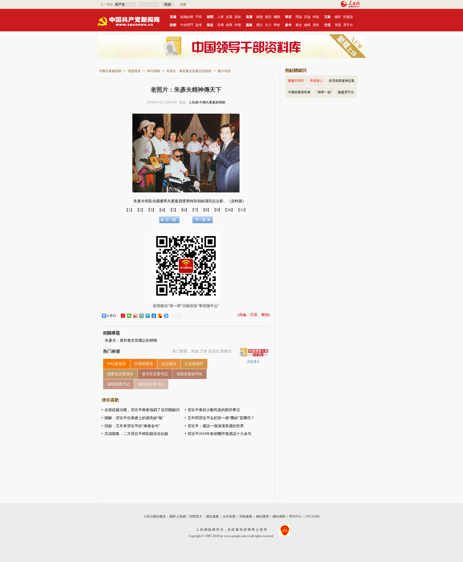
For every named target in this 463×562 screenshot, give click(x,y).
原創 (237, 17)
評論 (307, 17)
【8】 (206, 210)
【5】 (173, 210)
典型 (268, 17)
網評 (338, 17)
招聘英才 (195, 516)
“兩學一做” (324, 92)
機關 (277, 17)
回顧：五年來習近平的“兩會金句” (132, 426)
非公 (268, 25)
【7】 (195, 210)
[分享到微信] (129, 316)
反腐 (229, 17)
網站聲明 (262, 516)
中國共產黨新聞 (110, 71)
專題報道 (134, 71)
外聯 (237, 25)
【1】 (129, 210)
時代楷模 (153, 71)
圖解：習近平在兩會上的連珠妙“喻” (134, 418)
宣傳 (220, 25)
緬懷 (307, 25)
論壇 (198, 25)
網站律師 (278, 516)
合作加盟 (229, 516)
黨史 (299, 25)
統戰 (229, 25)
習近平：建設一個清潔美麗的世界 (216, 426)
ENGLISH (313, 516)
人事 (220, 17)
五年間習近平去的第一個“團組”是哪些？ (221, 418)
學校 (277, 25)
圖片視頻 (224, 71)
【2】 (140, 210)
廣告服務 (212, 516)
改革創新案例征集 (341, 81)
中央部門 (186, 25)
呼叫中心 (295, 516)
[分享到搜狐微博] (160, 316)
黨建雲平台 (346, 92)
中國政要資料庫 (299, 92)
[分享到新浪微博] (135, 316)
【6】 (184, 210)
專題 (338, 25)
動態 (259, 17)
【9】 (217, 210)
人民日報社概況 (154, 516)
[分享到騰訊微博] (147, 316)
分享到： (112, 316)
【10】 (229, 210)
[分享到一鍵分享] (166, 316)
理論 (299, 17)
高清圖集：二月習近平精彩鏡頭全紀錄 (136, 434)
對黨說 (348, 17)
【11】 (242, 210)
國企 (259, 25)
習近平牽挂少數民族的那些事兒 (214, 410)
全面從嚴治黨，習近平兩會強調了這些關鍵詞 (142, 410)
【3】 (151, 210)
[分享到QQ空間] (141, 316)
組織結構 (186, 17)
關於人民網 (178, 516)
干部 (198, 17)
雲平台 (348, 25)
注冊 (183, 4)
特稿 (316, 17)
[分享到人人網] (154, 316)
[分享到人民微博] (123, 316)
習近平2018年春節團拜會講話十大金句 (219, 434)
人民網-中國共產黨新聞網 (207, 102)
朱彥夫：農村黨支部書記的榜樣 (188, 71)
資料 (316, 25)
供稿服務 (245, 516)
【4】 (162, 210)
